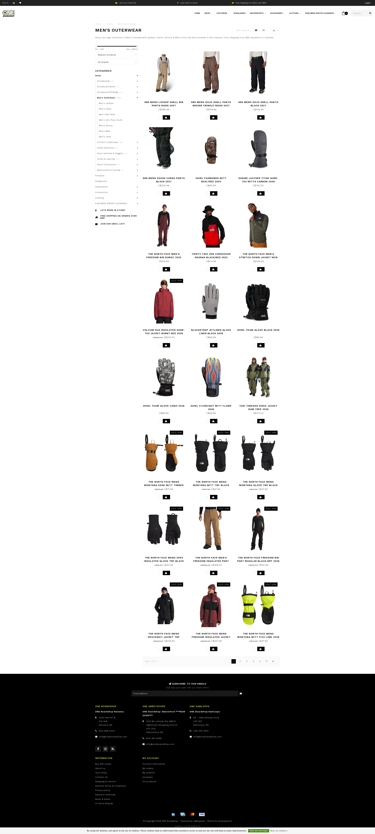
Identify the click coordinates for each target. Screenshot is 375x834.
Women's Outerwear (110, 142)
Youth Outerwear (108, 148)
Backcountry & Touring (110, 170)
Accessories (276, 13)
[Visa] (202, 814)
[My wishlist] (20, 3)
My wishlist (149, 772)
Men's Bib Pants (107, 114)
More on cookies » (279, 831)
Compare (148, 777)
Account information (154, 764)
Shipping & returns (105, 781)
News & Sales (102, 799)
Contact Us (101, 777)
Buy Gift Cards (103, 764)
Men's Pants (105, 109)
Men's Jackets (106, 103)
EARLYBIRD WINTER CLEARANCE (319, 13)
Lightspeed (199, 821)
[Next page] (273, 661)
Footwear (222, 13)
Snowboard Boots (108, 87)
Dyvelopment (225, 821)
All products (149, 781)
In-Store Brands (104, 803)
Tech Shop (101, 772)
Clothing (294, 13)
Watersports (257, 13)
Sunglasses (239, 13)
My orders (148, 768)
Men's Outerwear (109, 98)
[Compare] (14, 3)
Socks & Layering (108, 159)
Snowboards (106, 81)
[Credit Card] (182, 814)
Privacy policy (102, 790)
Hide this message (259, 831)
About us (100, 768)
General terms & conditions (110, 786)
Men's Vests (105, 137)
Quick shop (165, 101)
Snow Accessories (109, 164)
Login (368, 3)
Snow (207, 13)
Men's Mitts (105, 131)
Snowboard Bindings (110, 92)
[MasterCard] (192, 814)
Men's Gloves (106, 125)
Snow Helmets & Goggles (112, 153)
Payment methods (105, 794)
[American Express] (173, 814)
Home (197, 13)
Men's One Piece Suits (110, 120)
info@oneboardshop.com (113, 736)
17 (267, 661)
